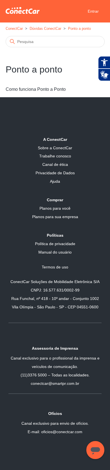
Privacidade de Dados (55, 173)
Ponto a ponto (79, 28)
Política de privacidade (55, 243)
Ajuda (55, 181)
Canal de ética (55, 164)
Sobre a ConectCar (55, 148)
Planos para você (55, 208)
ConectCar (14, 28)
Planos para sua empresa (55, 216)
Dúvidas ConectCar (45, 28)
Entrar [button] (93, 11)
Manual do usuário (55, 252)
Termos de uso (55, 267)
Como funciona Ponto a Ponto (36, 89)
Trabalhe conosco (55, 156)
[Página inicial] (22, 12)
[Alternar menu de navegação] (82, 11)
